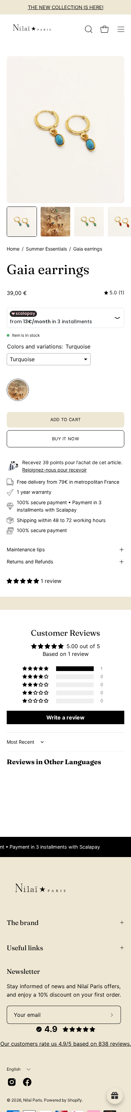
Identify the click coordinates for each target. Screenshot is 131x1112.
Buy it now (65, 438)
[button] (88, 29)
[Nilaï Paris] (32, 29)
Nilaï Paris (32, 1100)
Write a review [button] (65, 717)
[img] (114, 293)
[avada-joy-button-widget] (115, 1096)
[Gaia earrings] (22, 222)
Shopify (75, 1100)
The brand (23, 922)
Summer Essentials (46, 249)
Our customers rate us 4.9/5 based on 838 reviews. (65, 1043)
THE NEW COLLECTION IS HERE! (65, 7)
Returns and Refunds (30, 561)
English (14, 1069)
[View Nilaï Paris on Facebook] (27, 1082)
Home (13, 249)
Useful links (25, 947)
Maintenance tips (26, 549)
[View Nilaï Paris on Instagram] (12, 1082)
